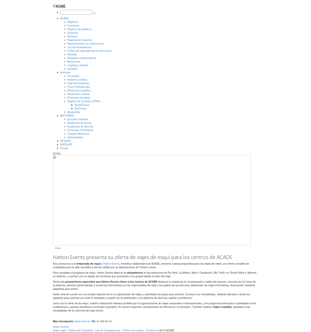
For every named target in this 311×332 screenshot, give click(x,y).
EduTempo (81, 108)
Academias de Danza (79, 123)
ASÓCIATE (66, 144)
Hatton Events (111, 263)
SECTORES (67, 115)
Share (58, 247)
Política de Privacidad (80, 330)
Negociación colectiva (79, 40)
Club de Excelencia (78, 83)
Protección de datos (78, 97)
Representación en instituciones (85, 43)
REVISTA (65, 141)
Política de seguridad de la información (89, 50)
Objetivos (72, 22)
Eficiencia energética (79, 90)
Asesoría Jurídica (77, 79)
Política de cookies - (134, 330)
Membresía (73, 61)
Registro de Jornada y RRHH (83, 101)
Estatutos (72, 32)
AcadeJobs (73, 112)
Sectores (72, 36)
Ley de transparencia (79, 47)
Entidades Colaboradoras (81, 58)
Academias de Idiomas (80, 126)
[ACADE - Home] (59, 5)
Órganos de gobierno (79, 29)
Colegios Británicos (78, 133)
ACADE (64, 18)
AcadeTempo (82, 105)
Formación (73, 76)
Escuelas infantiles (77, 119)
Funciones (73, 25)
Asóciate (72, 54)
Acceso (64, 148)
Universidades (75, 137)
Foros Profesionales (78, 86)
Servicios (65, 72)
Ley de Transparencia (108, 330)
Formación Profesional (80, 130)
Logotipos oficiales (77, 65)
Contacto (72, 68)
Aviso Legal (59, 330)
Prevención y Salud (78, 94)
